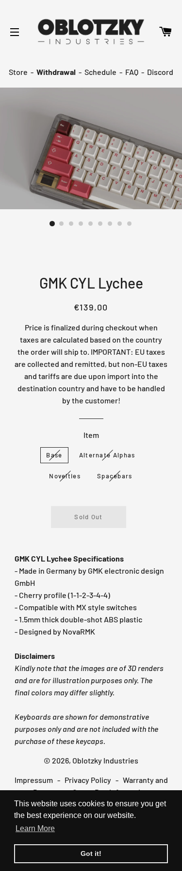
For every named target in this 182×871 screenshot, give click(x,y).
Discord (160, 71)
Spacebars (114, 476)
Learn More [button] (35, 828)
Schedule (100, 71)
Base (54, 455)
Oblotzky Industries (105, 760)
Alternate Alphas (107, 455)
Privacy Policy (88, 779)
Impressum (34, 779)
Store (18, 71)
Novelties (65, 476)
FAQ (131, 71)
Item (91, 434)
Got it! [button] (91, 853)
